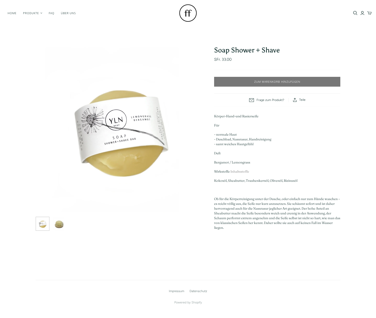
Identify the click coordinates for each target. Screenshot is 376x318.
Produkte (31, 13)
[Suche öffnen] (355, 13)
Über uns (68, 13)
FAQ (51, 13)
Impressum (176, 291)
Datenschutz (198, 291)
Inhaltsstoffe (239, 171)
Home (12, 13)
